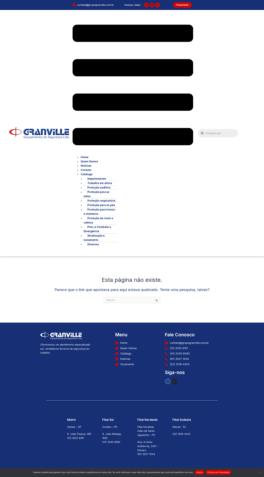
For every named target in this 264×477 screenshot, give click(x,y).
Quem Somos (89, 161)
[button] (133, 85)
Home (84, 157)
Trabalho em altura (99, 183)
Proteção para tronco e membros (99, 211)
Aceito (199, 472)
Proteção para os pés (101, 205)
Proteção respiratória (101, 200)
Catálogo (87, 174)
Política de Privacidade (218, 472)
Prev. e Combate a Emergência (97, 229)
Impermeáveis (96, 178)
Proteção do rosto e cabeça (98, 220)
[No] (260, 472)
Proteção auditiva (98, 187)
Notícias (86, 165)
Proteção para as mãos (96, 194)
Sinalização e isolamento (94, 237)
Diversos (93, 244)
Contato (86, 170)
